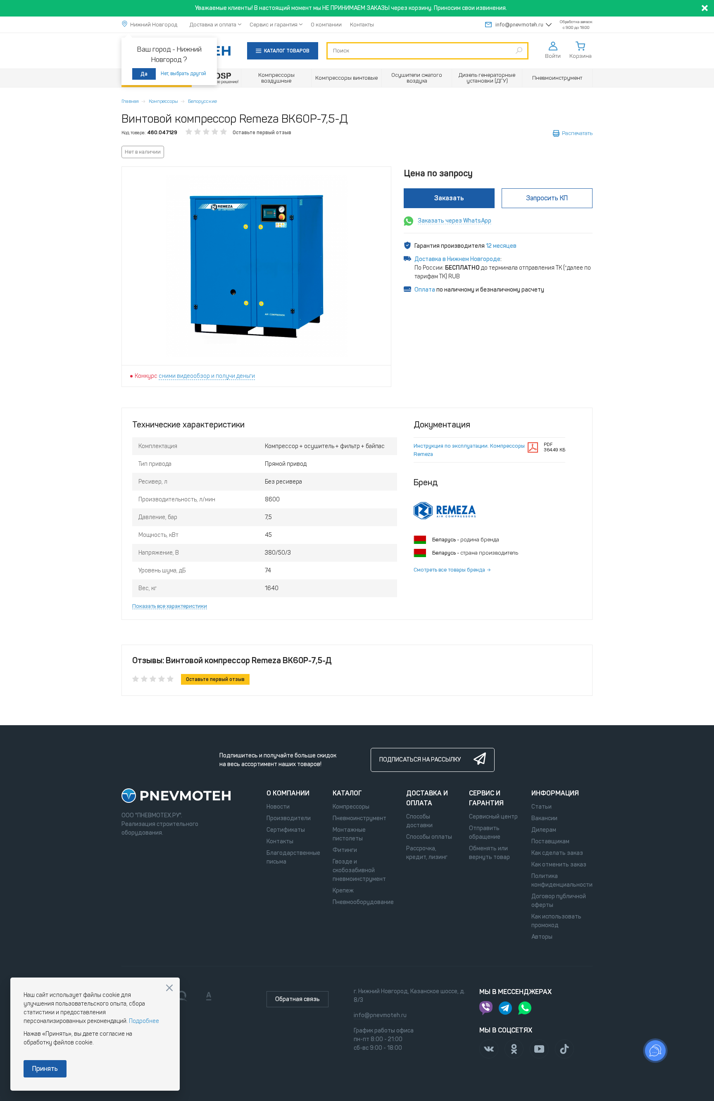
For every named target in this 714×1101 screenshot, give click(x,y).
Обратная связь (297, 999)
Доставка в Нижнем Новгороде (457, 259)
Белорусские (202, 101)
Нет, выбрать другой (183, 73)
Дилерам (543, 829)
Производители (289, 818)
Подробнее (144, 1021)
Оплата (424, 289)
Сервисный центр (493, 816)
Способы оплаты (429, 836)
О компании (326, 24)
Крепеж (343, 890)
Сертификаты (286, 829)
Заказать (449, 198)
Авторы (541, 936)
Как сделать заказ (557, 853)
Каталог (347, 793)
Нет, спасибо (169, 988)
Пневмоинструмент (359, 818)
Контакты (362, 24)
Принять (45, 1069)
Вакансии (544, 818)
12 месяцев (501, 245)
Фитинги (345, 850)
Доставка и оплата (213, 24)
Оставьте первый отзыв (262, 132)
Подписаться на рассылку (420, 759)
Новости (278, 806)
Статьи (541, 806)
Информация (555, 793)
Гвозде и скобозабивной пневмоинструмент (359, 870)
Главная (130, 101)
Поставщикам (550, 841)
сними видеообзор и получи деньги (207, 376)
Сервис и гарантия (274, 24)
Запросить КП (547, 198)
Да (144, 74)
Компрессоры (163, 101)
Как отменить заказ (558, 864)
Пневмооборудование (363, 902)
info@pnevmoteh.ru (519, 24)
